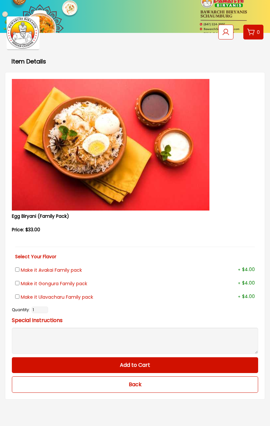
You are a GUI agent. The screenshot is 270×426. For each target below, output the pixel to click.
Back (135, 384)
